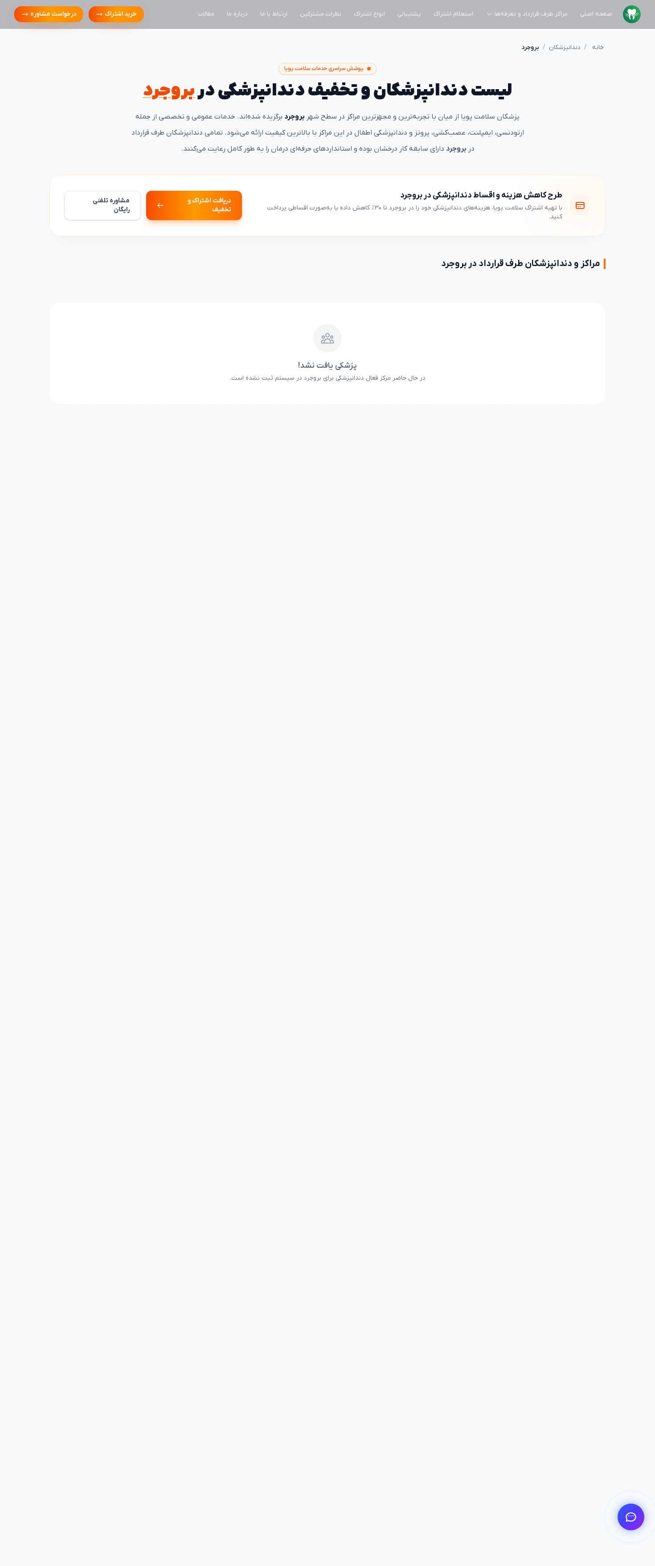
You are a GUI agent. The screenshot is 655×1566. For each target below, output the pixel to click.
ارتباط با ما (273, 14)
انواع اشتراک (369, 14)
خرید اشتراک (121, 14)
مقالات (206, 14)
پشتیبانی (409, 14)
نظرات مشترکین (320, 14)
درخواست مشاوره (53, 14)
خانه (598, 47)
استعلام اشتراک (453, 14)
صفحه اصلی (596, 14)
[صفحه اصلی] (632, 14)
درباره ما (237, 14)
